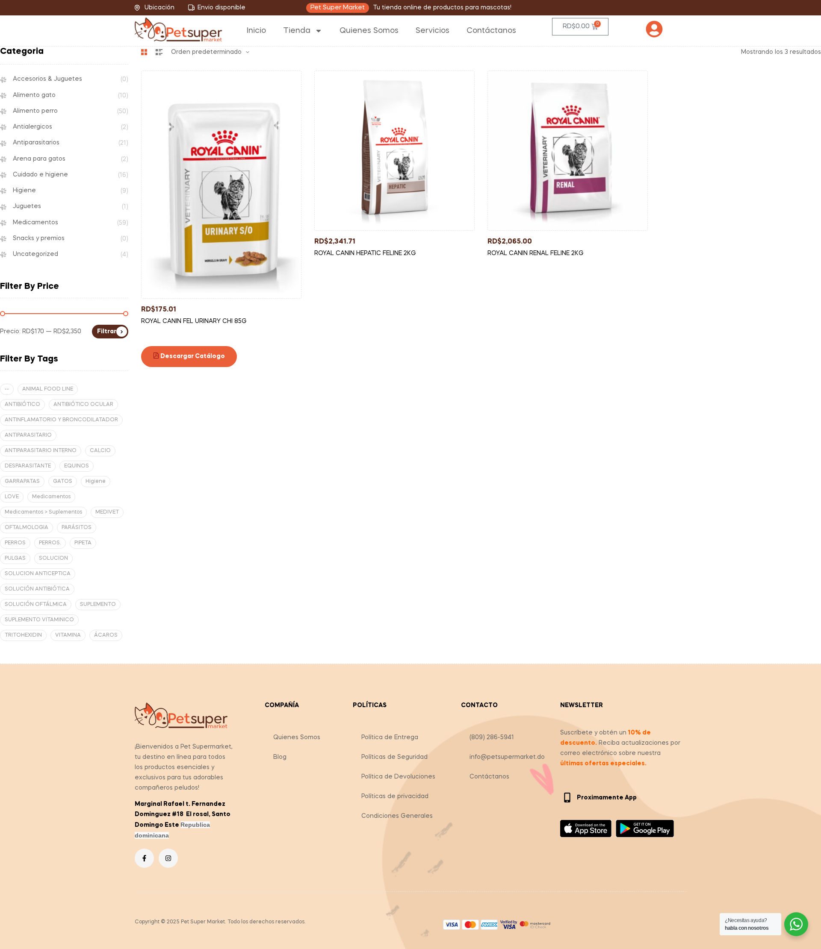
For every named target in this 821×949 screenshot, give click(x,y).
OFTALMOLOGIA (26, 527)
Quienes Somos (369, 31)
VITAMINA (68, 635)
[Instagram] (168, 858)
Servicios (432, 31)
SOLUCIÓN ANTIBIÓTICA (37, 589)
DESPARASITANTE (28, 466)
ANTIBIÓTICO (22, 404)
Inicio (256, 31)
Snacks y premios (39, 238)
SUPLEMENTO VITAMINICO (39, 620)
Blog (279, 757)
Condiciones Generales (397, 816)
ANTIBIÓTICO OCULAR (83, 404)
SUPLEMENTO (98, 604)
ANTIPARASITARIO (28, 435)
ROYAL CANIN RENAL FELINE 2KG (535, 253)
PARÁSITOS (77, 527)
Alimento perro (35, 111)
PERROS (15, 543)
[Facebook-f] (144, 858)
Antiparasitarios (36, 143)
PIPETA (83, 543)
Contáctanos (491, 31)
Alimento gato (34, 95)
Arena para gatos (39, 159)
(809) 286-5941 (492, 737)
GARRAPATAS (22, 481)
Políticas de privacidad (394, 796)
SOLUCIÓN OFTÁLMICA (36, 604)
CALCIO (100, 450)
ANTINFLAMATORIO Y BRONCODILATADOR (61, 420)
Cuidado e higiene (40, 175)
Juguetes (27, 206)
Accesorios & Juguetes (47, 79)
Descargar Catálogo (192, 356)
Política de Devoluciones (398, 777)
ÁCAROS (106, 635)
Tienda (296, 31)
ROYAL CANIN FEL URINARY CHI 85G (194, 321)
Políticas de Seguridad (394, 757)
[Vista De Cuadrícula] (144, 52)
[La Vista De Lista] (159, 52)
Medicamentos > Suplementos (43, 512)
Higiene (24, 191)
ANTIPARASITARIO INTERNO (41, 450)
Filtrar (106, 332)
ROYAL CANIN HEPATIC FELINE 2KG (365, 253)
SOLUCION (53, 558)
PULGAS (15, 558)
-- (7, 389)
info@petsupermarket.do (507, 757)
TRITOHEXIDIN (23, 635)
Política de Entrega (389, 737)
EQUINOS (76, 466)
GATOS (62, 481)
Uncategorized (35, 254)
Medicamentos (35, 223)
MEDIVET (107, 512)
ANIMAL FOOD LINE (47, 389)
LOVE (12, 496)
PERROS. (50, 543)
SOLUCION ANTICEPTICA (38, 573)
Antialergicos (32, 127)
